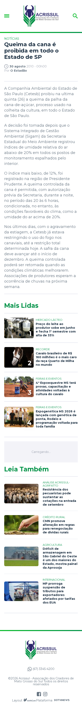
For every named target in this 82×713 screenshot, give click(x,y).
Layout (17, 700)
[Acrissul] (41, 16)
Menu (7, 15)
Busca (71, 15)
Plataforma (44, 700)
